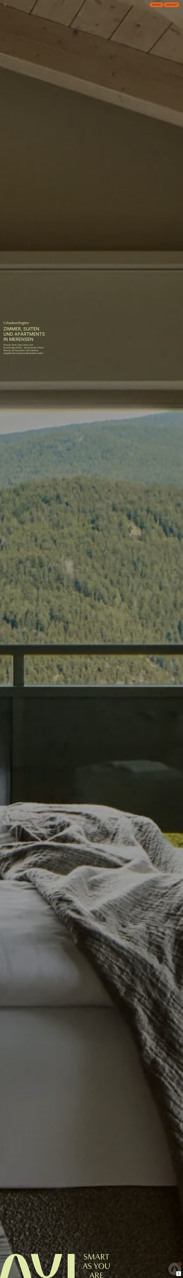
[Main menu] (5, 4)
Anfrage (156, 4)
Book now (171, 4)
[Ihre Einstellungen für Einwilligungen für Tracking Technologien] (178, 1273)
